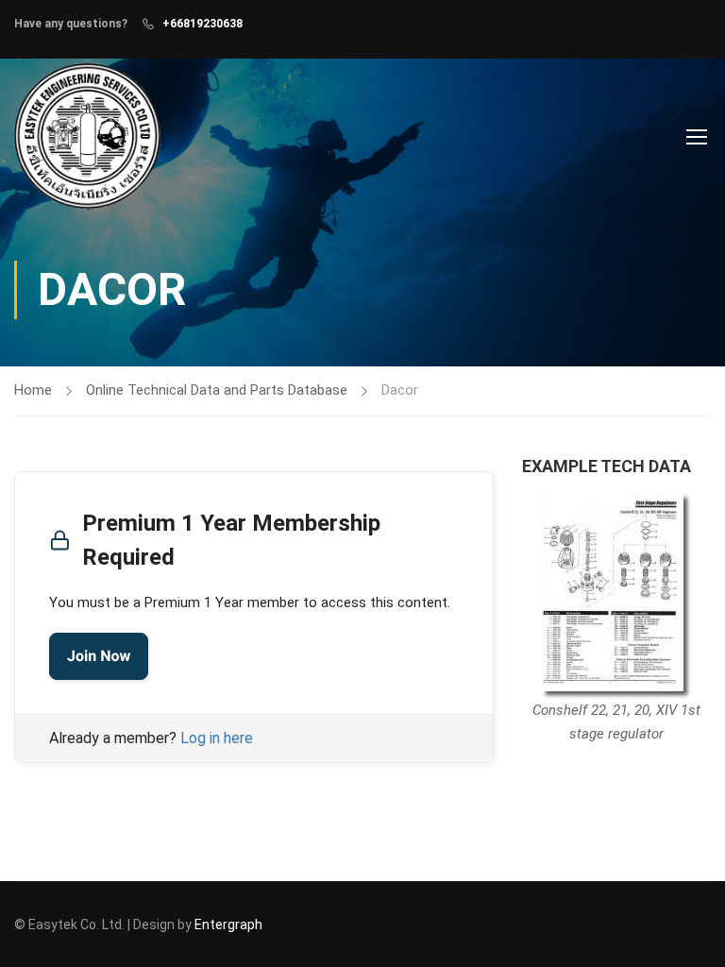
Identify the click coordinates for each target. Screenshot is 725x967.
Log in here (216, 738)
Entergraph (228, 924)
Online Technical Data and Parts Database (216, 390)
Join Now (98, 656)
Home (33, 390)
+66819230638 (202, 23)
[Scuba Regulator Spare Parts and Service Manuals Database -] (87, 136)
